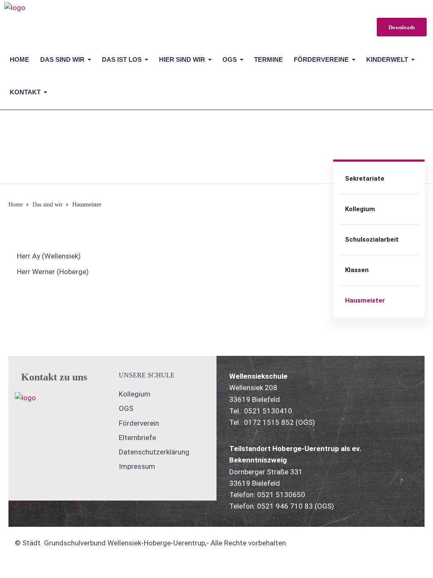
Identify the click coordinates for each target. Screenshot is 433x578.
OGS (229, 59)
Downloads (402, 27)
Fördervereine (321, 59)
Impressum (137, 466)
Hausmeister (365, 300)
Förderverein (139, 423)
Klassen (357, 270)
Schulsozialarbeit (372, 239)
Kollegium (360, 209)
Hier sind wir (182, 59)
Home (19, 59)
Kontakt (25, 92)
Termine (268, 59)
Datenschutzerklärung (154, 452)
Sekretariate (364, 178)
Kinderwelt (387, 59)
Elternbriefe (137, 437)
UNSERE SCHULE (147, 375)
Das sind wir (62, 59)
